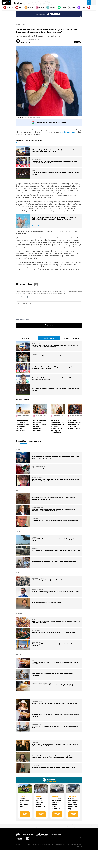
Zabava (83, 7)
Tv (91, 7)
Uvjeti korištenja (60, 844)
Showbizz (30, 7)
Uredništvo (38, 844)
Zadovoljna (42, 835)
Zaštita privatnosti (71, 844)
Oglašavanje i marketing (48, 844)
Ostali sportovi (21, 3)
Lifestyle (41, 7)
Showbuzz (56, 835)
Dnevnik (27, 835)
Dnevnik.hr (10, 7)
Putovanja (52, 7)
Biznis (73, 7)
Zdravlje (63, 7)
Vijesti (20, 7)
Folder (19, 839)
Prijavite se (49, 325)
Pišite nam (31, 844)
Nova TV (18, 835)
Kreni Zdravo (27, 839)
